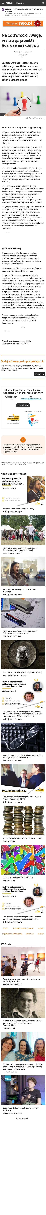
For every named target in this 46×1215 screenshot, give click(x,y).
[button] (3, 3)
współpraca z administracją (12, 934)
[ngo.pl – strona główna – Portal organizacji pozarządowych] (9, 3)
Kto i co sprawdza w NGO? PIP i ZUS (18, 877)
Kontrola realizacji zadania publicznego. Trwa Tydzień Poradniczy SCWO (22, 798)
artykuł (40, 928)
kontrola (41, 934)
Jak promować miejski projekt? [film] (18, 509)
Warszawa (30, 934)
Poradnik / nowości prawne (23, 928)
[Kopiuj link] (22, 56)
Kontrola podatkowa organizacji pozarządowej (22, 672)
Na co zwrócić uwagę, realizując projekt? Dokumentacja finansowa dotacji (20, 632)
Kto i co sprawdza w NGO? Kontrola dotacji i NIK (23, 838)
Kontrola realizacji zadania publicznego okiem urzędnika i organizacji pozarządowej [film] (22, 918)
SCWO (5, 928)
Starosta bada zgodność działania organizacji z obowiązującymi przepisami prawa (22, 756)
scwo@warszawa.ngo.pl (31, 399)
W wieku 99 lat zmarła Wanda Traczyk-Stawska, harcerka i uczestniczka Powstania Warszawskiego (23, 1023)
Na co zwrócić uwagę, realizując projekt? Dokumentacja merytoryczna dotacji (20, 549)
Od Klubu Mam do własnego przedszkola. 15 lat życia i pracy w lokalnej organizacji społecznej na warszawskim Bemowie (23, 1066)
